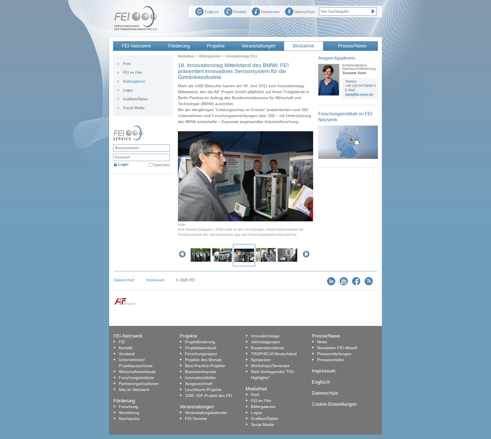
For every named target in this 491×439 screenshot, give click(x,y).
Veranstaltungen (259, 46)
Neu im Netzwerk (134, 389)
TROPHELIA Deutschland (274, 353)
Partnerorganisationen (139, 383)
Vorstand (127, 353)
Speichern (161, 165)
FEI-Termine (196, 418)
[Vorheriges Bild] (183, 254)
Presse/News (352, 46)
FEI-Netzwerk (136, 46)
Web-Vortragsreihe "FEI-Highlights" (273, 374)
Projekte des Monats (203, 359)
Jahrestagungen (265, 342)
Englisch (212, 12)
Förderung (179, 46)
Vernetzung (129, 412)
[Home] (135, 29)
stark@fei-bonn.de (359, 95)
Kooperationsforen (267, 348)
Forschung (128, 406)
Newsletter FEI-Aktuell (337, 348)
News (322, 342)
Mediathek (304, 46)
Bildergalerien (210, 56)
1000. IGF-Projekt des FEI (208, 395)
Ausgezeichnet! (199, 383)
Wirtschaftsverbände (137, 371)
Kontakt (240, 12)
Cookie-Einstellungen (334, 404)
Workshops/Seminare (270, 365)
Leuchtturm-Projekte (203, 389)
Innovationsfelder (200, 377)
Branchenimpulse (200, 371)
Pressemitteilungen (334, 353)
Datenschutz (304, 12)
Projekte (215, 46)
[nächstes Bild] (307, 254)
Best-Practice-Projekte (205, 365)
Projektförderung (200, 342)
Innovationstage (265, 336)
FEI (122, 342)
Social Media (133, 108)
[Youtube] (344, 284)
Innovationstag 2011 (241, 56)
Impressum (270, 12)
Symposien (261, 359)
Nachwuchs (129, 418)
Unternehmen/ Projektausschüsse (136, 362)
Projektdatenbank (201, 348)
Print (127, 64)
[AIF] (124, 304)
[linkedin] (331, 284)
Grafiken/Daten (135, 99)
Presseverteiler (330, 359)
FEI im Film (132, 72)
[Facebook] (356, 284)
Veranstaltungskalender (206, 412)
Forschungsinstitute (136, 377)
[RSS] (369, 284)
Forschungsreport (201, 353)
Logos (128, 90)
